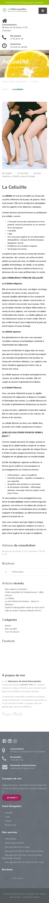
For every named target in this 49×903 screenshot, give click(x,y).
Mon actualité (11, 628)
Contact (8, 820)
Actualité (8, 812)
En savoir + (12, 797)
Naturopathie (10, 838)
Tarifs (7, 816)
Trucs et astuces (12, 631)
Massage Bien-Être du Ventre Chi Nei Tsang (24, 862)
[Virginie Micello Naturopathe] (15, 10)
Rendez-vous (10, 825)
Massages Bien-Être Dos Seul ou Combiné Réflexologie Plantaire (22, 856)
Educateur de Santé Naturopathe (24, 681)
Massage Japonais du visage (17, 847)
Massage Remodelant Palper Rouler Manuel (24, 851)
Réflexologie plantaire (14, 843)
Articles (37, 173)
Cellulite (16, 176)
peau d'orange (28, 176)
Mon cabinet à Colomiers (16, 589)
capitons (6, 176)
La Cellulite (9, 598)
